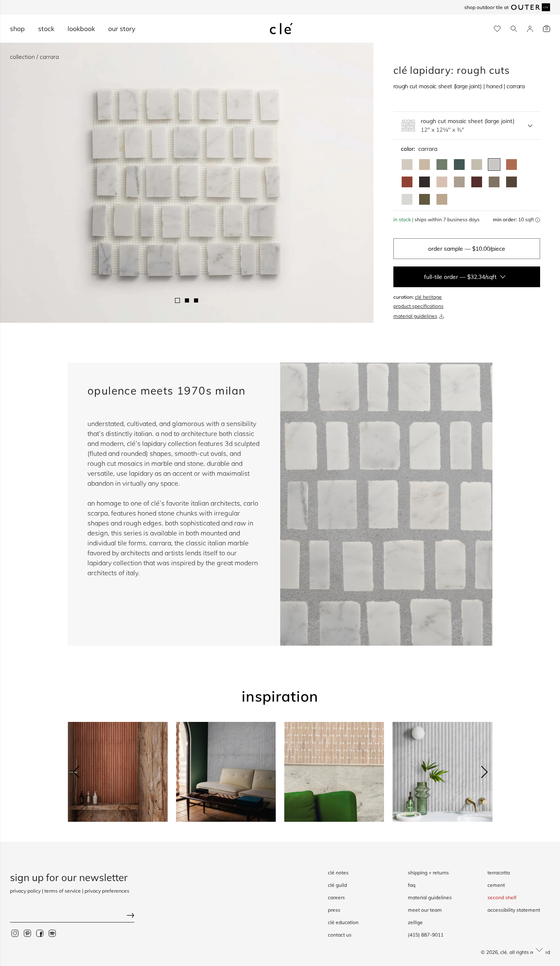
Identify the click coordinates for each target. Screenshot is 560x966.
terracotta (498, 872)
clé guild (337, 885)
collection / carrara (34, 57)
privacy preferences (107, 891)
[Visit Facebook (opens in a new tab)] (40, 932)
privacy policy (25, 891)
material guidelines (415, 316)
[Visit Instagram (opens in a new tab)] (15, 932)
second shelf (501, 897)
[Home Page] (281, 28)
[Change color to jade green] (442, 164)
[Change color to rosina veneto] (442, 182)
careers (336, 897)
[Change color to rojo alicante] (511, 164)
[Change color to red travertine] (407, 182)
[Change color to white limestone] (407, 164)
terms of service (62, 891)
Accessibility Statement (513, 910)
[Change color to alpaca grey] (459, 182)
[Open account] (530, 28)
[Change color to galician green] (424, 199)
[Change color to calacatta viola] (442, 199)
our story (122, 28)
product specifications (418, 306)
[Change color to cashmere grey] (494, 182)
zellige (415, 922)
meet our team (425, 910)
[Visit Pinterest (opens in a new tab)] (27, 932)
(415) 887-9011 (426, 935)
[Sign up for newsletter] (72, 916)
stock (46, 28)
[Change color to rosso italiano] (476, 182)
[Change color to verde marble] (459, 164)
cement (496, 885)
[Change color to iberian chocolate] (511, 182)
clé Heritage (428, 297)
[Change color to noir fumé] (424, 182)
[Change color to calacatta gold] (476, 164)
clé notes (338, 872)
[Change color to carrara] (494, 164)
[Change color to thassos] (407, 199)
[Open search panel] (513, 28)
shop (17, 28)
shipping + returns (428, 872)
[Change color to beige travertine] (424, 164)
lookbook (81, 28)
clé (503, 952)
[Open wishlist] (497, 28)
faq (411, 885)
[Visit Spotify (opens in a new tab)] (52, 932)
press (334, 910)
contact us (340, 935)
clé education (343, 922)
